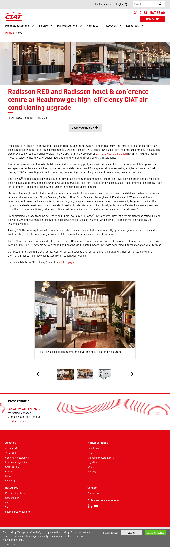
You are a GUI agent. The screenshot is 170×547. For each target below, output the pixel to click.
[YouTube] (96, 506)
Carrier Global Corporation (111, 153)
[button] (7, 4)
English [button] (123, 4)
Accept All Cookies (155, 533)
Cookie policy (9, 544)
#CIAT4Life (11, 453)
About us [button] (111, 25)
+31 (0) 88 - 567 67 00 (148, 12)
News (8, 476)
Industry (91, 471)
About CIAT (11, 448)
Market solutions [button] (67, 25)
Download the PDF (87, 129)
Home (8, 32)
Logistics (92, 462)
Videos (8, 507)
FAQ (7, 502)
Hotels (90, 453)
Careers (9, 471)
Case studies (12, 497)
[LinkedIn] (90, 506)
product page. (66, 262)
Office (90, 466)
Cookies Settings (110, 533)
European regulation (16, 462)
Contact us (93, 493)
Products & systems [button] (17, 25)
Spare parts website (18, 511)
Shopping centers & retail (101, 457)
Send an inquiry (17, 421)
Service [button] (43, 25)
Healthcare (93, 448)
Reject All (131, 533)
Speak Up (10, 480)
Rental (92, 25)
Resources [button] (132, 25)
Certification (12, 466)
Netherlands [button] (102, 4)
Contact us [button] (152, 19)
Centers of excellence (17, 457)
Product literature (15, 493)
